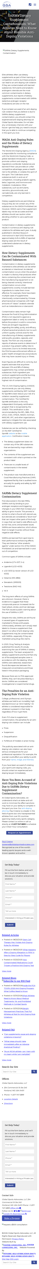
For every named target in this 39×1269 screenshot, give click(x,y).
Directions (8, 1103)
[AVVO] (25, 1211)
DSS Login (14, 1259)
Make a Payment (12, 1218)
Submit (10, 925)
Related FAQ (8, 1029)
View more (6, 971)
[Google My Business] (13, 1214)
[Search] (34, 1072)
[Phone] (30, 4)
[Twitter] (15, 1211)
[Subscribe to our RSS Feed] (16, 981)
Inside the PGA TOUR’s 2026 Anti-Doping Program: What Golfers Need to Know (19, 988)
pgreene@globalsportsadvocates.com (18, 844)
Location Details (11, 1099)
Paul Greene (7, 842)
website (11, 433)
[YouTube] (19, 1211)
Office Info (14, 1208)
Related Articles (10, 935)
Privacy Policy (18, 1239)
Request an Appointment (19, 833)
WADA (32, 151)
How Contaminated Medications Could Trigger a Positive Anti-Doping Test (19, 963)
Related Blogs (9, 978)
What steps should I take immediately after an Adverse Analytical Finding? (16, 1044)
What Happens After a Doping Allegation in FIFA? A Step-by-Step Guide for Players (20, 953)
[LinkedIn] (17, 1211)
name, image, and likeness (22, 760)
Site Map (5, 1259)
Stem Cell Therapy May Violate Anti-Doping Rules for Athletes (18, 942)
